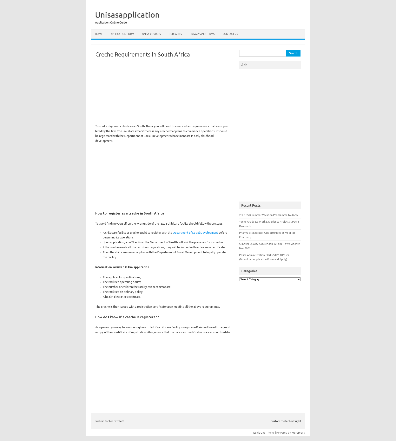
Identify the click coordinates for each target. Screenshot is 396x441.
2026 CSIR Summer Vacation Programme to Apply (268, 214)
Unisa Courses (151, 34)
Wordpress (298, 432)
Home (99, 34)
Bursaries (175, 34)
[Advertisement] (163, 91)
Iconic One (259, 432)
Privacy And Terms (202, 34)
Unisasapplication (127, 14)
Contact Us (230, 34)
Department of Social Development (195, 232)
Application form (122, 34)
